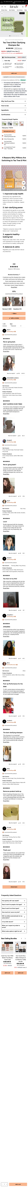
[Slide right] (26, 2)
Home (6, 39)
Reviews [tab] (7, 309)
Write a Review (17, 318)
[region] (14, 2)
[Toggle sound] (24, 183)
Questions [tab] (17, 309)
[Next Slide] (24, 301)
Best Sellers (12, 10)
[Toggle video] (24, 188)
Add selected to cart (9, 131)
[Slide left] (2, 2)
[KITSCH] (14, 7)
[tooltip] (19, 274)
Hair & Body (20, 10)
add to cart (18, 1184)
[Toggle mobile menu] (2, 6)
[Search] (5, 6)
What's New (4, 10)
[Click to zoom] (22, 34)
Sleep (25, 10)
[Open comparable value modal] (19, 51)
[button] (2, 13)
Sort (11, 324)
